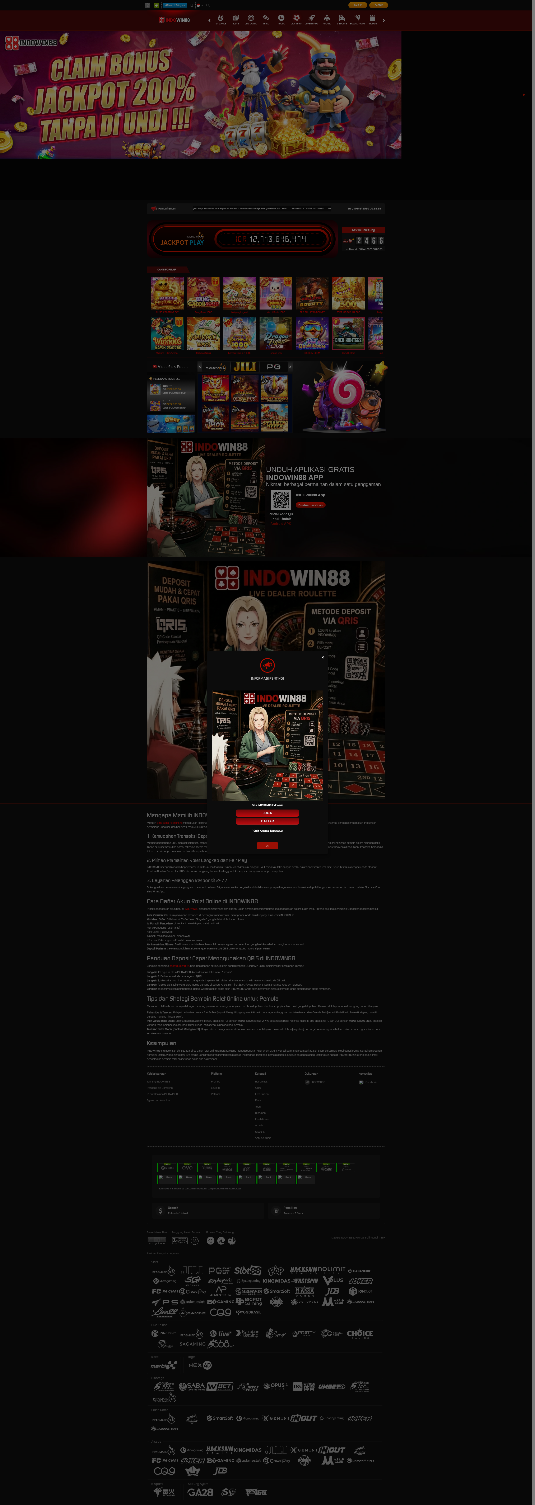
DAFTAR (267, 821)
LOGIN (267, 813)
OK (267, 845)
